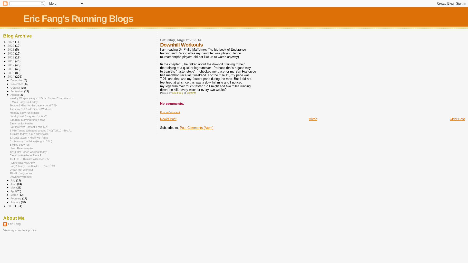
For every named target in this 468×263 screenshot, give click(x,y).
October (15, 87)
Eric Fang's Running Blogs (78, 18)
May (13, 187)
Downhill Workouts (21, 176)
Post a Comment (170, 112)
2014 (11, 76)
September (17, 91)
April (13, 191)
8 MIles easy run (19, 144)
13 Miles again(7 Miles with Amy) (29, 137)
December (17, 80)
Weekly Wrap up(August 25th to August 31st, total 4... (41, 98)
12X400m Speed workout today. (28, 151)
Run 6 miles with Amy (22, 162)
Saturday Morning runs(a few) (27, 119)
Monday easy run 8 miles (24, 112)
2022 (11, 45)
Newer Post (168, 119)
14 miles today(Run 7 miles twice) (29, 133)
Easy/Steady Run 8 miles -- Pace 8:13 (32, 166)
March (14, 194)
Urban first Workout (21, 169)
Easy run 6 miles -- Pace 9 (25, 155)
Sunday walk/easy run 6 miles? (28, 116)
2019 (11, 57)
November (17, 84)
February (16, 198)
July (13, 180)
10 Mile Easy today (21, 173)
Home (313, 119)
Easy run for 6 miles (21, 123)
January (15, 202)
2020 (11, 53)
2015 (11, 73)
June (13, 184)
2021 (11, 49)
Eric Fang (14, 224)
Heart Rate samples (21, 148)
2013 (11, 205)
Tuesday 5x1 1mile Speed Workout (30, 109)
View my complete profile (19, 230)
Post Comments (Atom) (196, 128)
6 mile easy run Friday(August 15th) (31, 141)
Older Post (457, 119)
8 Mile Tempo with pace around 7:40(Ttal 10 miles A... (41, 130)
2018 (11, 61)
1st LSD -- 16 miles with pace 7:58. (30, 159)
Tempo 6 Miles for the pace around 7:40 (33, 105)
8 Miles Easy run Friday (24, 102)
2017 (11, 65)
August (15, 94)
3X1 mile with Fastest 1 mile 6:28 (29, 126)
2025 (11, 41)
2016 (11, 69)
